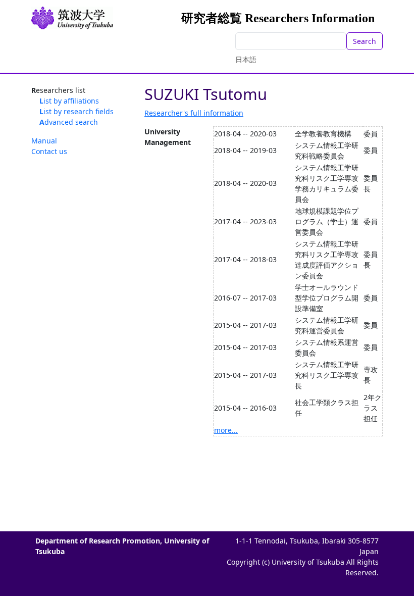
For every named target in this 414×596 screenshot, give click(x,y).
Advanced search (68, 122)
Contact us (49, 151)
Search (364, 41)
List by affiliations (69, 101)
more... (226, 430)
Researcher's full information (193, 113)
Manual (44, 140)
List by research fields (76, 111)
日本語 (245, 59)
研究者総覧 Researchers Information (278, 18)
